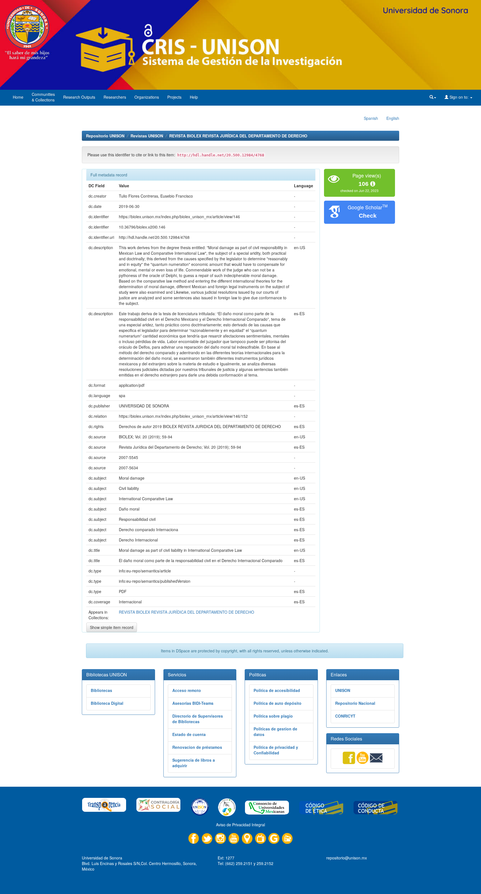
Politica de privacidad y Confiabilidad (276, 749)
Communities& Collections (43, 97)
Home (18, 97)
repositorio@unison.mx (346, 858)
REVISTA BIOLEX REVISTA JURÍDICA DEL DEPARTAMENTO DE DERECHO (238, 136)
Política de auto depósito (277, 703)
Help (194, 97)
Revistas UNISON (147, 136)
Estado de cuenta (189, 734)
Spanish (371, 118)
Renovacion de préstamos (197, 747)
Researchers (115, 97)
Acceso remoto (186, 690)
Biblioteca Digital (107, 703)
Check (368, 215)
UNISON (342, 690)
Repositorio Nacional (355, 703)
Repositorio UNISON (105, 136)
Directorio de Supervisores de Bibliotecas (197, 718)
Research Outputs (79, 97)
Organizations (146, 97)
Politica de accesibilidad (277, 690)
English (392, 118)
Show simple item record (111, 627)
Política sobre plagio (273, 716)
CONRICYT (345, 716)
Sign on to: (459, 97)
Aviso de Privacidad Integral (240, 824)
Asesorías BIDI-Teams (192, 703)
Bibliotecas (101, 690)
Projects (174, 97)
